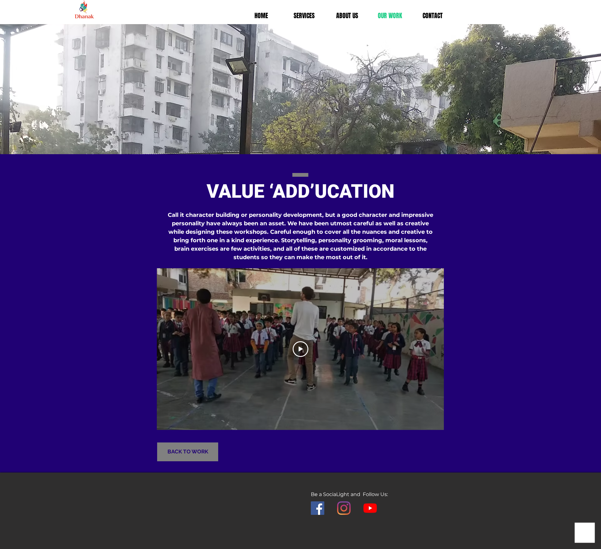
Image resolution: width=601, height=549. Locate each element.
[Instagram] (344, 508)
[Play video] (300, 349)
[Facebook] (317, 508)
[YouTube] (370, 508)
